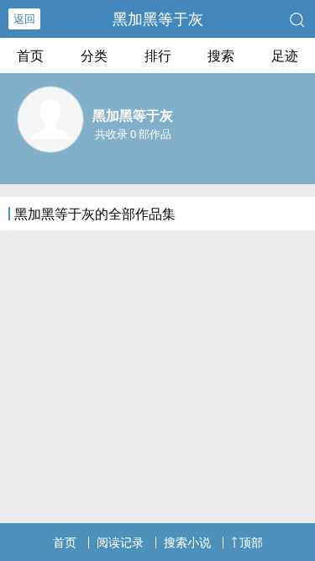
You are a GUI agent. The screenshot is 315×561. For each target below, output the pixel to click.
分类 (94, 55)
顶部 (251, 542)
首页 (30, 55)
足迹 (284, 55)
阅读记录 (120, 542)
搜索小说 (187, 542)
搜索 (220, 55)
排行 (157, 55)
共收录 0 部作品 (133, 133)
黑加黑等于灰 (158, 18)
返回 (24, 18)
